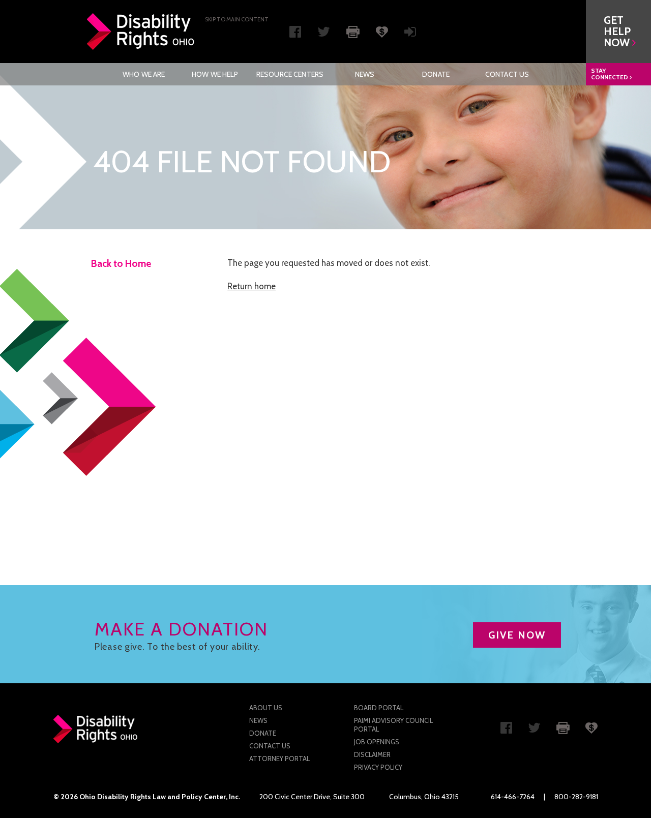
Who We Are (144, 74)
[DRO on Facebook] (295, 34)
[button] (618, 31)
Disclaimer (372, 754)
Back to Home (121, 263)
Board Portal (378, 708)
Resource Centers (289, 74)
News (365, 74)
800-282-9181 (576, 796)
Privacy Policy (378, 767)
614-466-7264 (513, 796)
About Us (265, 708)
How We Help (215, 74)
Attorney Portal (279, 758)
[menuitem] (144, 74)
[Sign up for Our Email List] (410, 34)
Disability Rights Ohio (141, 31)
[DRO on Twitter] (323, 34)
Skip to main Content (237, 19)
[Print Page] (353, 31)
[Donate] (382, 31)
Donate (436, 74)
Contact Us (507, 74)
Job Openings (376, 742)
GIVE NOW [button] (517, 635)
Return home (251, 286)
